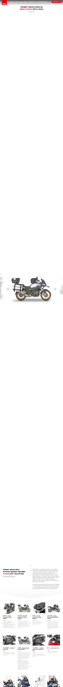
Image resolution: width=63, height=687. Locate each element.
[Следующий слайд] (55, 289)
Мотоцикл (11, 1)
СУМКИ (20, 1)
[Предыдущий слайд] (7, 289)
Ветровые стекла (32, 1)
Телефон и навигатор (41, 1)
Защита (25, 1)
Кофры (16, 1)
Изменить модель (32, 11)
